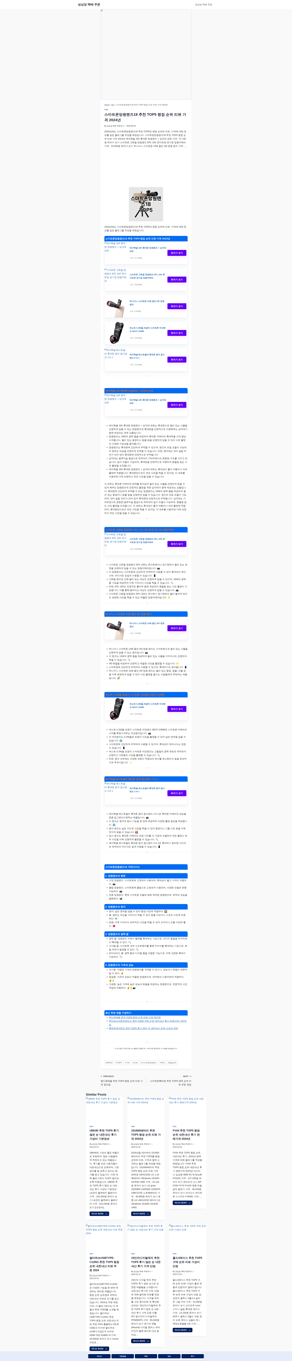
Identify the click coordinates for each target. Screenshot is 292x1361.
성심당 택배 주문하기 (115, 126)
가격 (127, 1063)
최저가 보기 (177, 253)
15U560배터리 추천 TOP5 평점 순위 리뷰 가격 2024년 (146, 1134)
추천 (162, 1063)
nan (106, 109)
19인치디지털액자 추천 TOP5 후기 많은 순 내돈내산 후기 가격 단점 (146, 1262)
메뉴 (169, 1356)
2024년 (109, 1063)
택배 (146, 1356)
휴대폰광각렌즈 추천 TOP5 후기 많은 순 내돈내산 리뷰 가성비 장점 (143, 1028)
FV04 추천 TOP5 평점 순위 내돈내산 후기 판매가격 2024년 (186, 1134)
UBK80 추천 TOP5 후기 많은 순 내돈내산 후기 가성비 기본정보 (104, 1134)
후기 (192, 1356)
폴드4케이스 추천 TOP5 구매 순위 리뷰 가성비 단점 (187, 1262)
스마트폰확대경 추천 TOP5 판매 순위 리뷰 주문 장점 (170, 1080)
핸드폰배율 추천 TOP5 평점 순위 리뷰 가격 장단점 (135, 1017)
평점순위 (172, 1063)
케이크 (99, 1356)
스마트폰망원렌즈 (149, 1063)
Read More (99, 1214)
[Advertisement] (146, 167)
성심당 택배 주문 (203, 4)
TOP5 (119, 1063)
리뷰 (135, 1063)
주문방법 (123, 1356)
